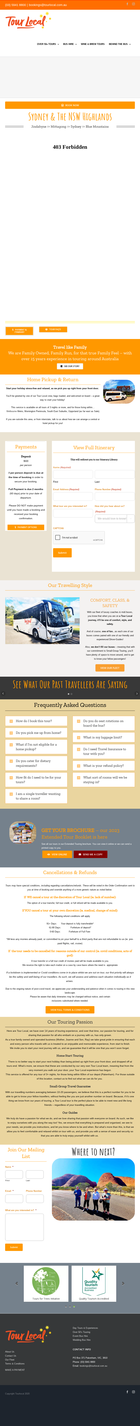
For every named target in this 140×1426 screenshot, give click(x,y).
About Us (9, 1351)
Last (97, 481)
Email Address (66, 489)
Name (9, 1167)
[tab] (36, 721)
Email (9, 1191)
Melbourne (11, 411)
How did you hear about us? (110, 509)
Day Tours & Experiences (85, 1328)
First (55, 481)
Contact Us (10, 1356)
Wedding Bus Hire (81, 1340)
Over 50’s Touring (81, 1332)
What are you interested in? (20, 1210)
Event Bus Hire (80, 1336)
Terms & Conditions (15, 1363)
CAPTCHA (58, 528)
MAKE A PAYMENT (15, 1370)
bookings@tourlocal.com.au (48, 5)
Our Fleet (9, 1359)
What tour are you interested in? (70, 506)
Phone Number (108, 489)
